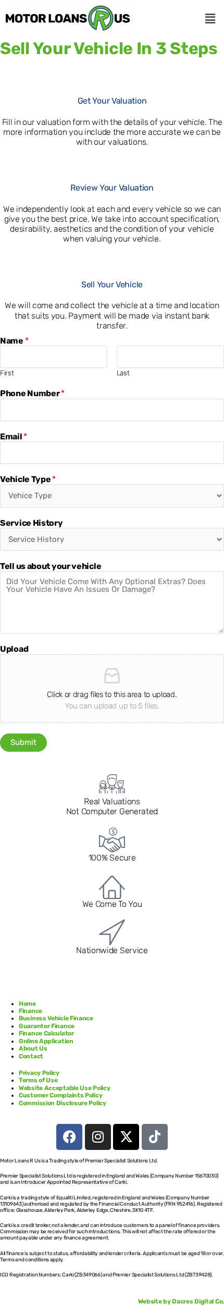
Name (14, 341)
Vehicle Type (28, 479)
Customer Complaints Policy (60, 1095)
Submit (23, 742)
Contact (31, 1056)
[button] (210, 19)
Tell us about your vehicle (50, 566)
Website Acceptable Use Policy (64, 1088)
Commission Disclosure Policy (62, 1103)
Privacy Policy (39, 1073)
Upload (14, 649)
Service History (31, 523)
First (7, 373)
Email (13, 436)
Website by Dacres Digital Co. (181, 1301)
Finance (30, 1011)
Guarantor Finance (46, 1026)
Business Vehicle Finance (57, 1018)
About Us (33, 1048)
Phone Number (32, 393)
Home (27, 1003)
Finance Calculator (46, 1033)
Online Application (46, 1041)
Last (123, 373)
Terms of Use (38, 1080)
